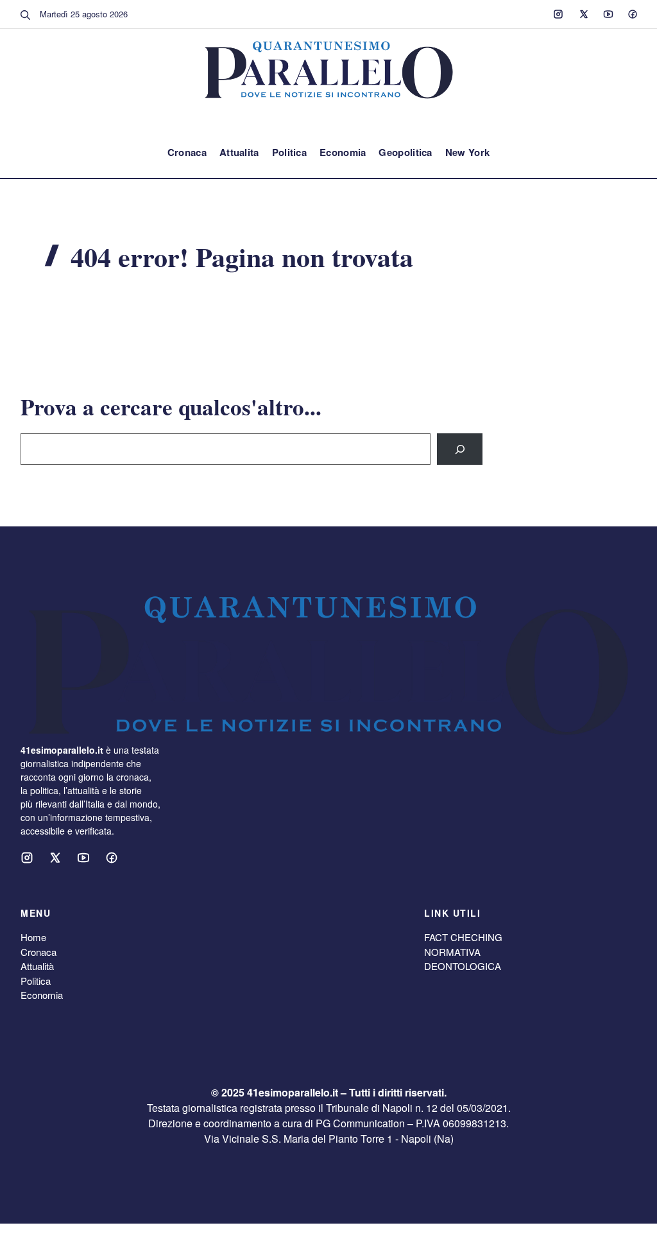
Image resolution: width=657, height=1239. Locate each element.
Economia (343, 152)
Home (33, 937)
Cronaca (187, 152)
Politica (289, 152)
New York (467, 152)
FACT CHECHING (463, 937)
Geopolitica (405, 152)
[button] (26, 14)
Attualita (239, 152)
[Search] (459, 449)
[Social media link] (558, 14)
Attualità (37, 966)
